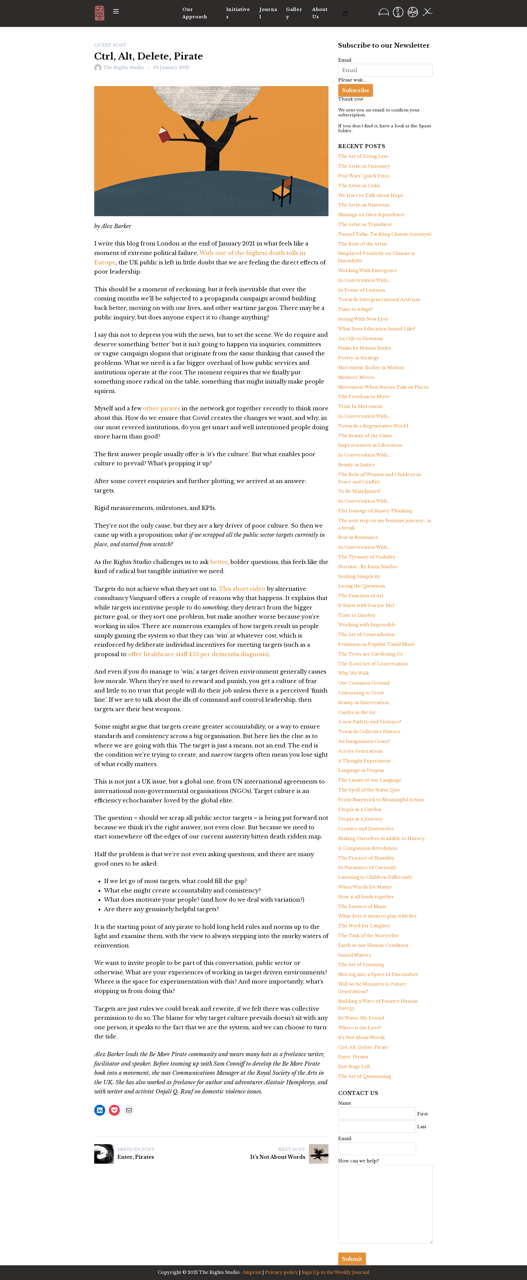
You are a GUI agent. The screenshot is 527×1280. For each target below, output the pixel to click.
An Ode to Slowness (360, 338)
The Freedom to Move (363, 396)
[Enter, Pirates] (104, 1154)
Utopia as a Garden (359, 809)
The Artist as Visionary (364, 166)
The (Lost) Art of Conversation (373, 664)
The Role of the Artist (362, 244)
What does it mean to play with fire (377, 916)
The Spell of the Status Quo (369, 790)
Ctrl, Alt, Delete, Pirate (363, 1047)
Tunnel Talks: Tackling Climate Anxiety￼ (384, 234)
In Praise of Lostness (361, 290)
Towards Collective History (369, 731)
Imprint (252, 1272)
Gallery (294, 13)
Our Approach (194, 13)
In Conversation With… (364, 280)
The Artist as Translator (365, 224)
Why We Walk (353, 673)
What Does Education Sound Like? (376, 329)
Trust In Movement (360, 406)
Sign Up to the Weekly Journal (335, 1272)
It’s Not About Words (277, 1157)
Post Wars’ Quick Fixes (363, 176)
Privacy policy (281, 1272)
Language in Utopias (361, 770)
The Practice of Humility (366, 858)
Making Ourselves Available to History (381, 838)
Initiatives (238, 13)
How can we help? (358, 1161)
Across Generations (360, 751)
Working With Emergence (367, 270)
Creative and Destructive (366, 828)
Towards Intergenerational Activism (379, 299)
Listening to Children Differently (375, 877)
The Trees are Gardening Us (370, 654)
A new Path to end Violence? (369, 722)
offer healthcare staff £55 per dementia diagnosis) (198, 654)
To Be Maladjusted (359, 491)
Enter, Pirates (135, 1157)
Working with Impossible (367, 624)
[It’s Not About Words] (318, 1154)
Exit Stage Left (354, 1066)
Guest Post (110, 45)
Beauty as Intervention (363, 702)
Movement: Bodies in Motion (371, 367)
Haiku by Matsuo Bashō (364, 348)
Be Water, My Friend (361, 1018)
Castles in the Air (357, 712)
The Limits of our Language (369, 780)
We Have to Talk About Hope (370, 195)
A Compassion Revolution (367, 848)
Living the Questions (361, 586)
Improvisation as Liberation (370, 445)
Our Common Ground (363, 683)
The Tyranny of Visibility (367, 557)
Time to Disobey (357, 615)
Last (421, 1126)
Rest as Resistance (358, 537)
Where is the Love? (359, 1028)
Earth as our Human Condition (373, 945)
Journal (268, 13)
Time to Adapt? (355, 309)
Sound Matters (354, 955)
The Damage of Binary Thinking (375, 511)
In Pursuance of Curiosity (367, 867)
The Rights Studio (123, 67)
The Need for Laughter (364, 926)
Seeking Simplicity (359, 576)
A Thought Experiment (364, 761)
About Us (320, 13)
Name (344, 1103)
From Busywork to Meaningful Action (381, 799)
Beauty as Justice (356, 464)
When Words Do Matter (365, 887)
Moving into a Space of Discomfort (378, 974)
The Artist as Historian (363, 205)
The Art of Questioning (364, 1076)
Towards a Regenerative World (373, 426)
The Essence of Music (362, 906)
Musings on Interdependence (371, 214)
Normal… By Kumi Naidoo (368, 566)
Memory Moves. (356, 377)
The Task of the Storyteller (368, 935)
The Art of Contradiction (366, 634)
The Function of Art (360, 595)
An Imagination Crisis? (364, 741)
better (219, 562)
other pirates (161, 408)
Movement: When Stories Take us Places (383, 387)
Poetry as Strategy (358, 358)
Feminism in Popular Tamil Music (376, 644)
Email (344, 60)
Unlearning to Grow (361, 693)
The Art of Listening (361, 964)
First (422, 1114)
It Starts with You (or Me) (366, 605)
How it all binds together (366, 897)
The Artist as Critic (359, 185)
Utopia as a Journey (360, 819)
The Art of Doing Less (363, 156)
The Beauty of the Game (365, 435)
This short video (243, 589)
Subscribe (355, 90)
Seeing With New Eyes (363, 319)
